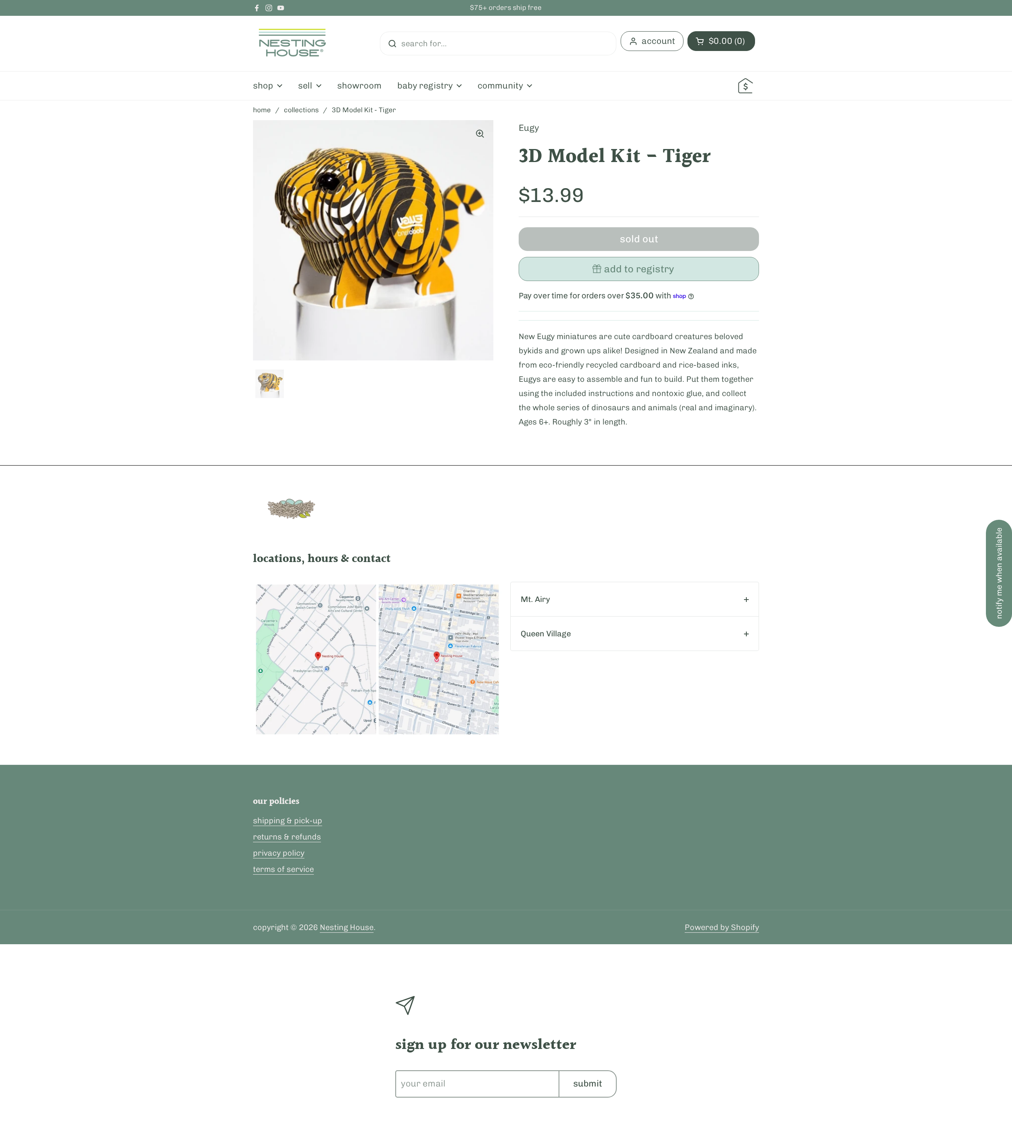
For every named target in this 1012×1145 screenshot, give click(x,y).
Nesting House (347, 927)
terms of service (283, 869)
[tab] (635, 599)
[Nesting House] (292, 43)
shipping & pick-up (287, 820)
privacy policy (278, 853)
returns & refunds (287, 836)
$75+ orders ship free (506, 7)
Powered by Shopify (722, 927)
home (262, 110)
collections (301, 110)
